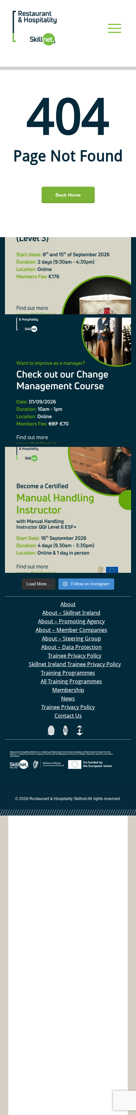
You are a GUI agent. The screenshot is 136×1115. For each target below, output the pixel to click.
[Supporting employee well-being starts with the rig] (68, 251)
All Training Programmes (71, 681)
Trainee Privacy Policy (74, 655)
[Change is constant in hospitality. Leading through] (68, 381)
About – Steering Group (71, 638)
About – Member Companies (71, 630)
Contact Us (68, 715)
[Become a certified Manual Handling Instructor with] (68, 510)
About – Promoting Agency (71, 621)
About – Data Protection (71, 647)
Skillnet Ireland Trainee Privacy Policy (75, 664)
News (68, 698)
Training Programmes (68, 672)
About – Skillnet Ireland (71, 612)
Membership (68, 690)
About (68, 604)
